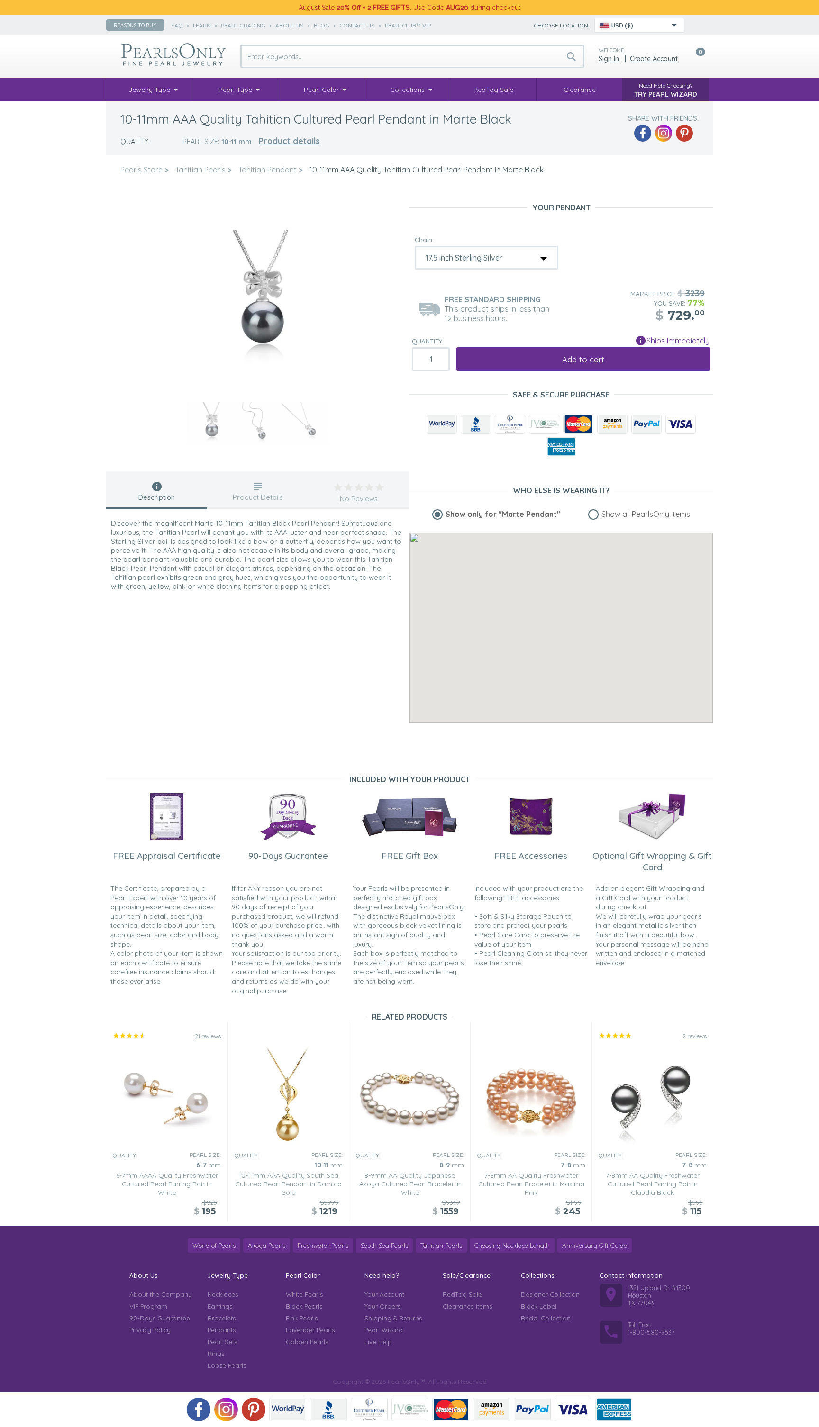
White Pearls (304, 1294)
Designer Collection (550, 1294)
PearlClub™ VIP (408, 25)
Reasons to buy (135, 25)
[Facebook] (642, 133)
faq (177, 25)
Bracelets (222, 1318)
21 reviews (208, 1035)
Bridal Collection (546, 1318)
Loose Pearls (227, 1365)
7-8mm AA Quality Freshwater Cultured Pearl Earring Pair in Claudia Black (653, 1184)
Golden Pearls (307, 1342)
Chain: (424, 240)
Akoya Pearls (266, 1245)
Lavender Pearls (310, 1330)
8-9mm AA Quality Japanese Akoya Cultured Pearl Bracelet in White (410, 1184)
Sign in (609, 58)
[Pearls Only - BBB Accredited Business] (476, 424)
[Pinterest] (684, 133)
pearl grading (243, 25)
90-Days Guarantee (159, 1318)
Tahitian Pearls (441, 1245)
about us (289, 25)
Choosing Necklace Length (512, 1245)
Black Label (538, 1306)
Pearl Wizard (383, 1330)
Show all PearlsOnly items (645, 514)
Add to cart (583, 359)
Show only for (503, 514)
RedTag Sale (462, 1294)
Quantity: (428, 341)
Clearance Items (467, 1306)
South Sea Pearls (384, 1245)
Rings (216, 1353)
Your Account (384, 1294)
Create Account (654, 58)
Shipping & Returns (393, 1318)
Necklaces (223, 1294)
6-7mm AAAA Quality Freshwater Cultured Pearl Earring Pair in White (167, 1184)
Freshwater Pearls (323, 1245)
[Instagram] (663, 133)
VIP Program (148, 1306)
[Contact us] (697, 25)
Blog (321, 25)
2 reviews (694, 1035)
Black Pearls (304, 1306)
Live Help (378, 1342)
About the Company (160, 1294)
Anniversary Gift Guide (594, 1245)
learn (202, 25)
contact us (357, 25)
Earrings (220, 1306)
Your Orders (382, 1306)
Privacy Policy (150, 1330)
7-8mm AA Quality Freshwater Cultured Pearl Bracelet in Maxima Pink (531, 1184)
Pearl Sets (222, 1342)
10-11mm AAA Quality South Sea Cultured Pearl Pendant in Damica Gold (288, 1184)
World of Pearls (214, 1245)
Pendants (222, 1330)
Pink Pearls (302, 1318)
